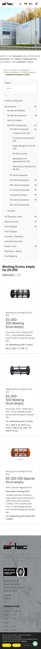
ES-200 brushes (20, 153)
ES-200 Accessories (28, 72)
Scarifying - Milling (13, 251)
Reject (16, 645)
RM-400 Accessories (19, 185)
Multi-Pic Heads (14, 120)
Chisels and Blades (16, 110)
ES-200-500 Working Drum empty (15, 399)
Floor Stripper (11, 226)
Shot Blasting (11, 256)
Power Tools (10, 246)
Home (5, 70)
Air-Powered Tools (13, 216)
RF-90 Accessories (18, 175)
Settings (26, 645)
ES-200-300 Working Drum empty (15, 323)
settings (24, 641)
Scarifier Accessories (10, 72)
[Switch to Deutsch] (25, 3)
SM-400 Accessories (19, 204)
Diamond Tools (11, 221)
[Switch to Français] (30, 3)
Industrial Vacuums (13, 241)
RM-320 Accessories (19, 180)
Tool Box (11, 210)
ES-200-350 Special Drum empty (20, 480)
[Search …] (20, 4)
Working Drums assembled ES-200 (21, 160)
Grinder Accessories (16, 115)
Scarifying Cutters (18, 195)
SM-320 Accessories (19, 199)
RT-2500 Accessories (20, 190)
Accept (6, 645)
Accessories (23, 70)
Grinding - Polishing (14, 236)
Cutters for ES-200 (21, 133)
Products (13, 70)
